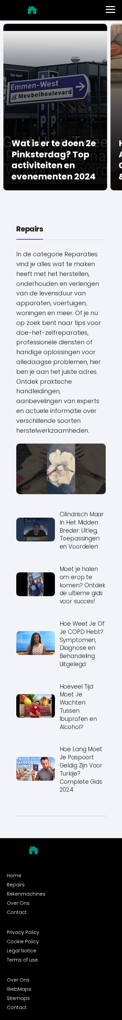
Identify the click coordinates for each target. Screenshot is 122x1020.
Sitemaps (18, 998)
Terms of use (22, 959)
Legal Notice (21, 950)
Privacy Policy (23, 932)
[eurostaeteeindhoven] (32, 9)
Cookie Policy (23, 941)
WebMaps (19, 989)
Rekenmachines (26, 894)
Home (14, 875)
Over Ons (18, 903)
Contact (17, 912)
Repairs (29, 229)
